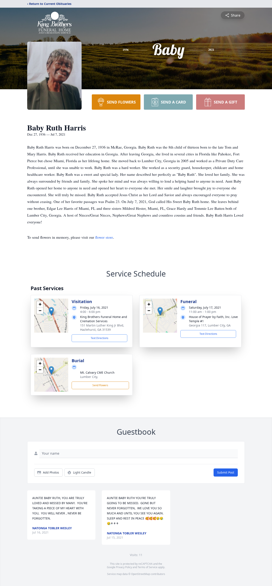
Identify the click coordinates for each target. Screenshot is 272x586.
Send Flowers (100, 385)
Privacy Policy (124, 567)
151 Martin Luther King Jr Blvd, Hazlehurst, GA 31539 (102, 327)
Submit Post (225, 472)
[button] (51, 311)
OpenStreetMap (140, 574)
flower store (104, 237)
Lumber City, (89, 377)
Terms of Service (147, 567)
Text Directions (99, 338)
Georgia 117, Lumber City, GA (210, 325)
